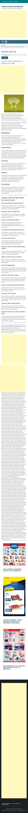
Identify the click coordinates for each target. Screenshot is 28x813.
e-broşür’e (21, 120)
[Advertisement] (14, 24)
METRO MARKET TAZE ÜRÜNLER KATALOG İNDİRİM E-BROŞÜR (12, 621)
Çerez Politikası (16, 803)
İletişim (4, 1)
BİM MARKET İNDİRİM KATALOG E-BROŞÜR (12, 570)
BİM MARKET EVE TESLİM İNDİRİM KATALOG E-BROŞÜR (14, 667)
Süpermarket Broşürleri (12, 6)
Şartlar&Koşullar (6, 803)
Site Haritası (5, 804)
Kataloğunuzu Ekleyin (12, 1)
